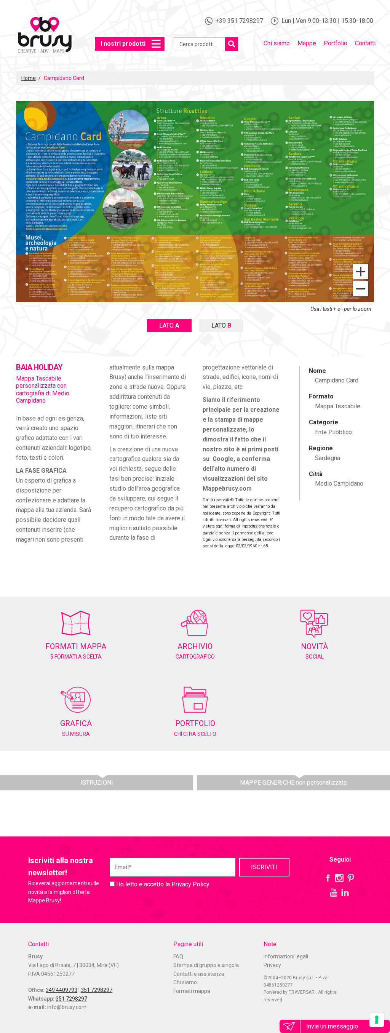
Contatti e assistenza (198, 974)
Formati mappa (191, 991)
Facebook (328, 878)
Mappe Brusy (44, 36)
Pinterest (351, 878)
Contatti (365, 43)
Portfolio (335, 43)
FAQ (178, 956)
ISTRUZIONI (96, 782)
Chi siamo (277, 43)
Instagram (339, 878)
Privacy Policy (190, 884)
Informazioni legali (286, 956)
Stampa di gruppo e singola (206, 965)
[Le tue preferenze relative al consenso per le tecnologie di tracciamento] (376, 1019)
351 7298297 (96, 990)
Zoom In (360, 271)
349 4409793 (61, 990)
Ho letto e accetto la (162, 884)
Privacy (272, 965)
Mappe (306, 43)
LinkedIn (345, 892)
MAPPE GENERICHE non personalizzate (293, 782)
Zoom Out (360, 288)
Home (28, 78)
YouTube (333, 892)
